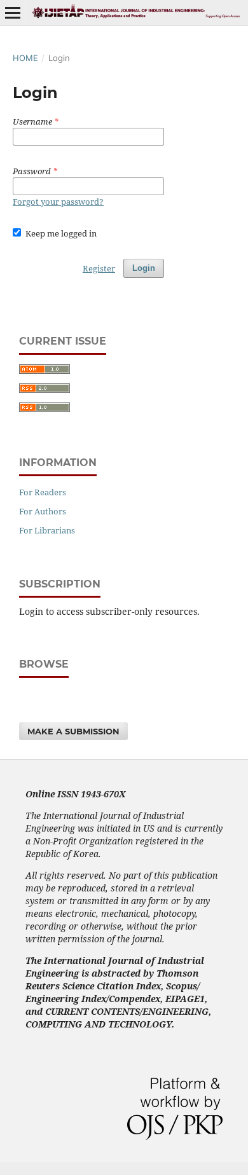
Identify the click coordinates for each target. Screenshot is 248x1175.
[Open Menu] (12, 12)
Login (143, 268)
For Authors (42, 511)
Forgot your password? (58, 201)
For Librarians (47, 530)
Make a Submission (73, 731)
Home (25, 58)
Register (99, 268)
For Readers (42, 492)
